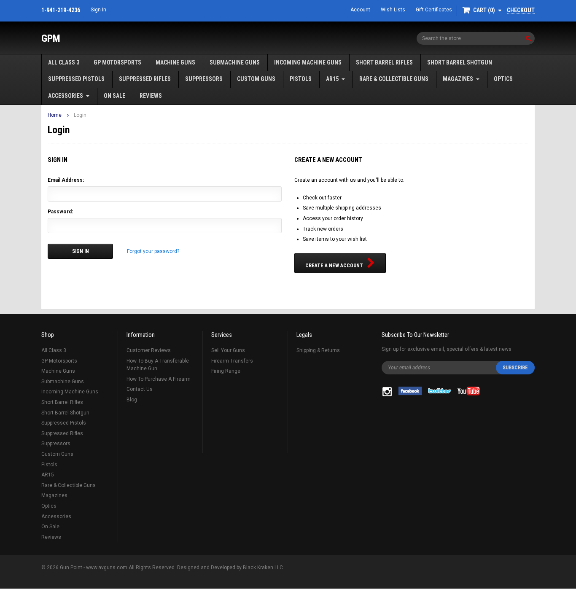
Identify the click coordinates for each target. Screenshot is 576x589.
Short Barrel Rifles (384, 62)
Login (80, 115)
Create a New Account (334, 266)
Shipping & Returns (318, 350)
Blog (132, 400)
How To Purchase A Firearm (159, 379)
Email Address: (66, 180)
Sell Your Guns (228, 350)
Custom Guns (256, 78)
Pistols (301, 78)
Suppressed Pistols (76, 78)
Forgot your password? (153, 251)
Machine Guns (175, 62)
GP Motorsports (117, 62)
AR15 (332, 78)
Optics (503, 78)
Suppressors (204, 78)
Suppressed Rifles (145, 78)
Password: (60, 212)
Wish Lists (393, 10)
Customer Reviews (149, 350)
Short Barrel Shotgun (459, 62)
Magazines (458, 78)
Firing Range (225, 371)
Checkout (521, 10)
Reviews (151, 95)
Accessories (65, 95)
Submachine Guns (235, 62)
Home (55, 115)
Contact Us (140, 389)
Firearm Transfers (232, 361)
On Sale (114, 95)
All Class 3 (63, 62)
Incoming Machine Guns (308, 62)
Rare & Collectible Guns (393, 78)
